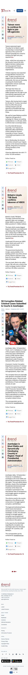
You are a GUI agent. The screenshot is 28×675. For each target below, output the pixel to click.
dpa (12, 57)
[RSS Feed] (23, 654)
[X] (9, 654)
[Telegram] (16, 654)
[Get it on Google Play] (17, 661)
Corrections (4, 624)
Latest (2, 607)
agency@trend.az (5, 599)
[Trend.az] (5, 10)
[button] (2, 17)
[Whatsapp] (2, 654)
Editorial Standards (5, 622)
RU (17, 672)
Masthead (3, 617)
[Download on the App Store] (6, 661)
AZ (14, 672)
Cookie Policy (4, 646)
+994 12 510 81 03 (5, 597)
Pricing (3, 630)
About (2, 615)
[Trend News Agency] (5, 585)
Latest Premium (5, 609)
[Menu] (25, 10)
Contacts (3, 620)
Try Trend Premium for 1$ (15, 173)
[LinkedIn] (19, 654)
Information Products (6, 633)
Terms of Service (5, 639)
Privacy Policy (4, 641)
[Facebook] (6, 654)
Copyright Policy (5, 643)
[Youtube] (13, 654)
